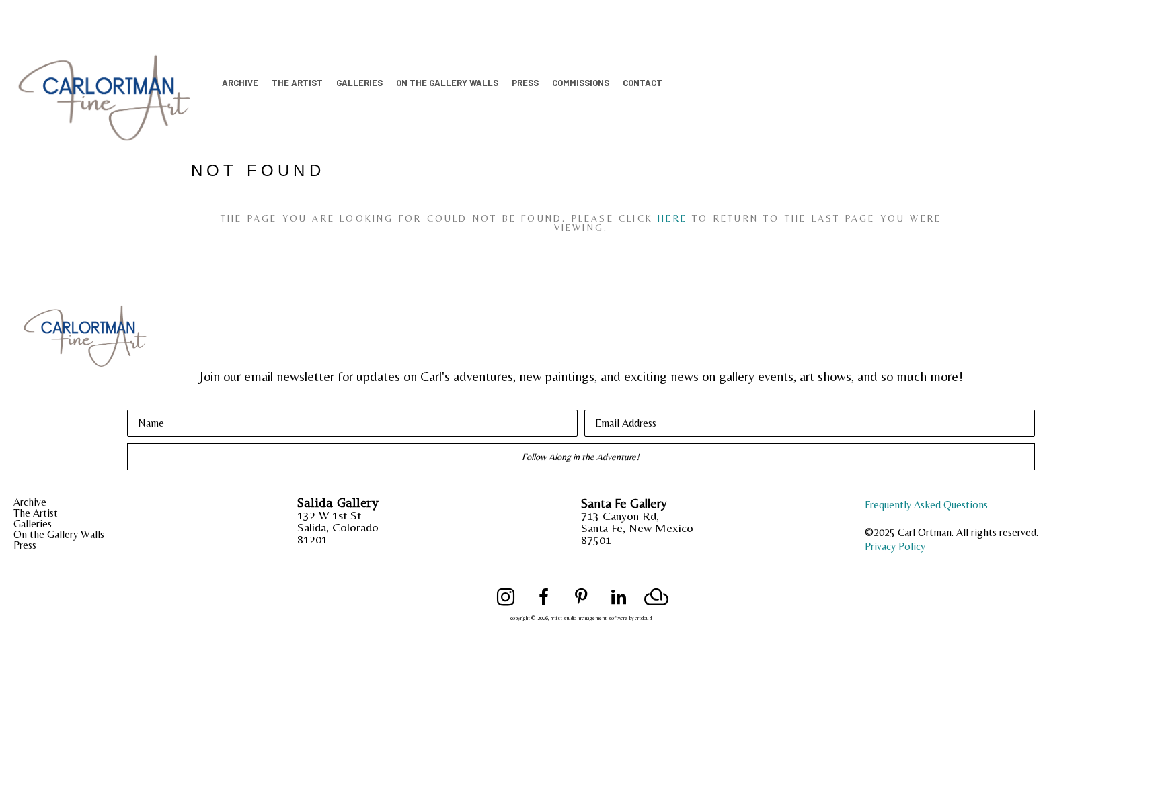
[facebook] (543, 597)
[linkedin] (618, 597)
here (672, 218)
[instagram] (505, 597)
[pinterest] (581, 597)
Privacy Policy (895, 546)
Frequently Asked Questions (926, 504)
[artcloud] (656, 597)
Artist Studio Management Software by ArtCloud (601, 618)
